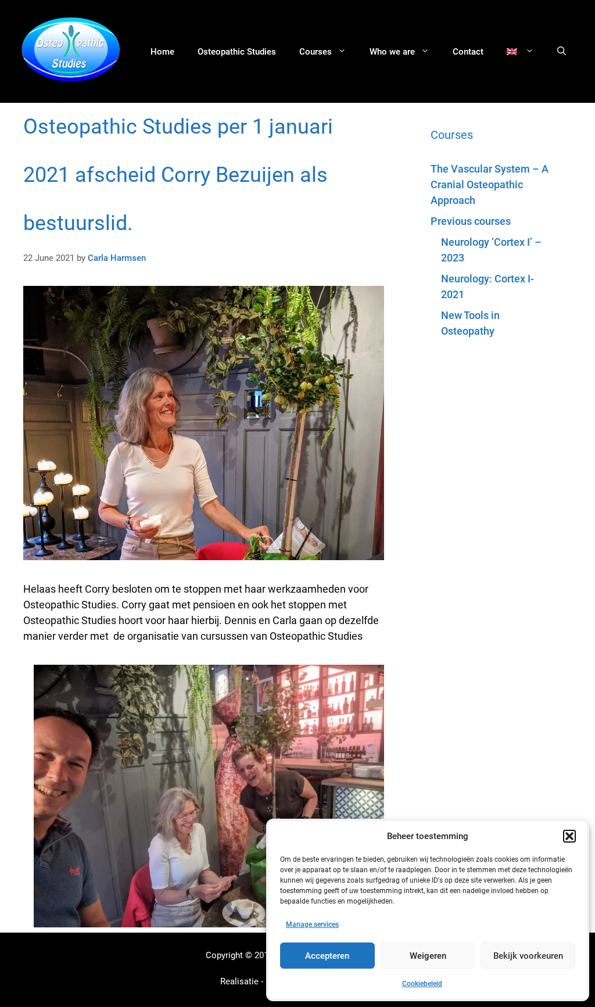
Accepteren (327, 956)
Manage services (312, 924)
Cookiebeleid (422, 984)
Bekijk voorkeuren (528, 956)
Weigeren (428, 956)
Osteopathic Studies (237, 51)
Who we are (392, 51)
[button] (569, 836)
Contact (468, 51)
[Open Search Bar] (562, 51)
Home (162, 51)
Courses (315, 51)
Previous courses (471, 221)
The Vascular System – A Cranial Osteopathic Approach (490, 184)
